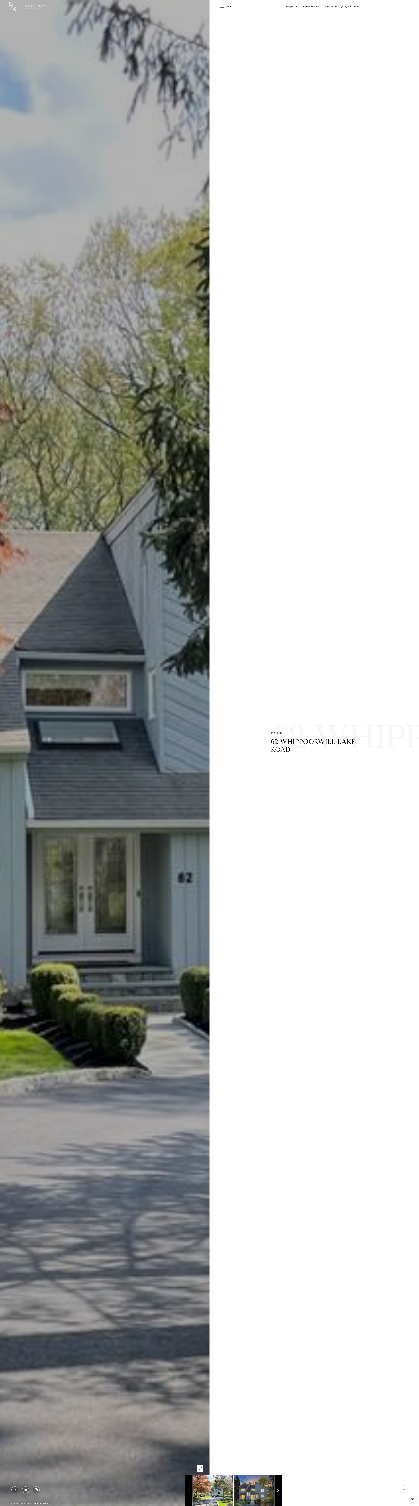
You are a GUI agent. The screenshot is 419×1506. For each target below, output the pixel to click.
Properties (292, 6)
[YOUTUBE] (25, 1489)
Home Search (311, 6)
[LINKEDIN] (14, 1489)
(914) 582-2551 (350, 6)
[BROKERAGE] (36, 1489)
